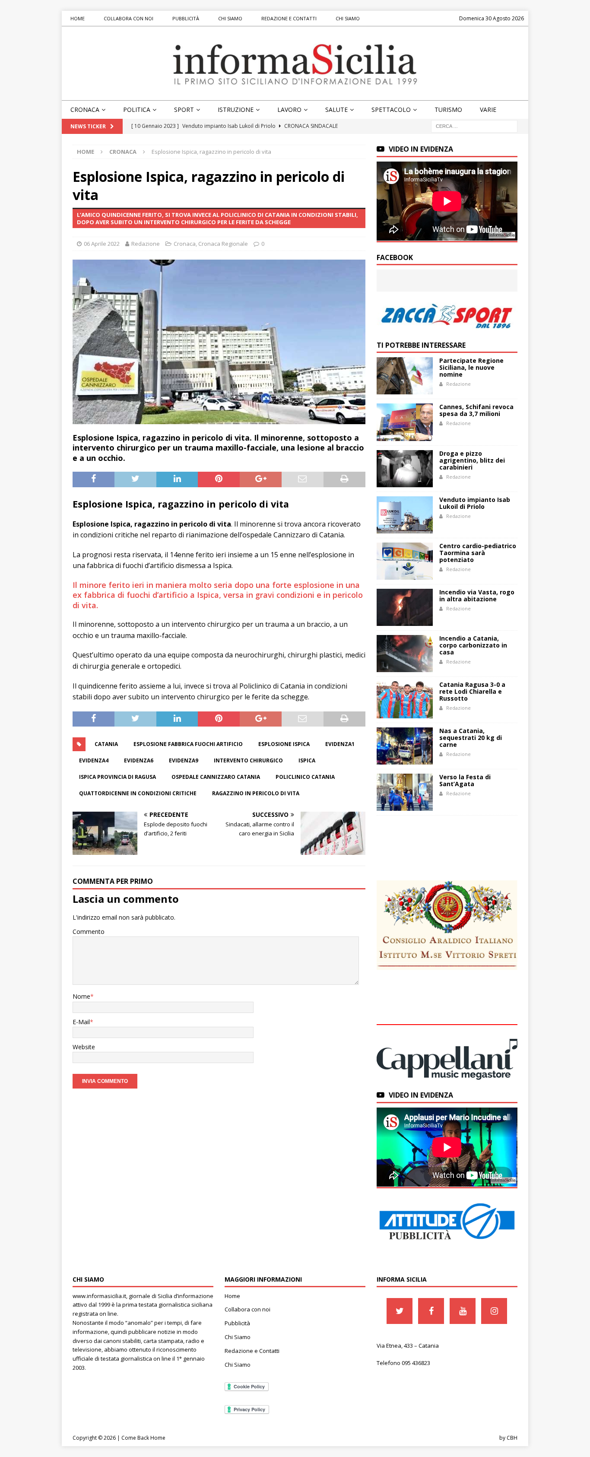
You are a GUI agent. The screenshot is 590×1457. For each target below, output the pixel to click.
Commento (89, 931)
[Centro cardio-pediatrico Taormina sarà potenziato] (405, 561)
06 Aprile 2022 (102, 244)
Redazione (145, 244)
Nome (81, 996)
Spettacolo (391, 109)
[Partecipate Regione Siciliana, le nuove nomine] (405, 375)
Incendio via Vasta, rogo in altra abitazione (476, 595)
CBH (512, 1437)
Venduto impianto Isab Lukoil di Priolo (474, 503)
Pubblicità (185, 18)
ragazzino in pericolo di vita (255, 793)
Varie (488, 109)
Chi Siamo (230, 18)
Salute (336, 109)
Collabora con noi (128, 18)
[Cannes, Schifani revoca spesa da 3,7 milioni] (405, 422)
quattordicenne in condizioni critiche (138, 793)
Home (77, 18)
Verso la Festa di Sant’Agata (465, 780)
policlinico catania (305, 777)
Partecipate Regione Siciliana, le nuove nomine (471, 367)
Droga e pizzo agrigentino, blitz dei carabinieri (472, 460)
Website (84, 1047)
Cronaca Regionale (223, 244)
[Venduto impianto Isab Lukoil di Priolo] (405, 514)
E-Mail (81, 1022)
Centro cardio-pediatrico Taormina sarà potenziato (477, 553)
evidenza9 (183, 760)
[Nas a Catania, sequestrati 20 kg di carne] (405, 746)
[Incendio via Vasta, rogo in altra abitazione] (405, 607)
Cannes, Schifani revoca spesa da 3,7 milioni (476, 410)
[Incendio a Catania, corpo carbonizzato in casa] (405, 653)
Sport (184, 109)
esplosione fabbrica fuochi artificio (188, 744)
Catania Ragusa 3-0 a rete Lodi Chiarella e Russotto (472, 691)
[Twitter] (399, 1311)
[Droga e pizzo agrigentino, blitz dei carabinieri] (405, 468)
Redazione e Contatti (289, 18)
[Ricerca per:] (474, 126)
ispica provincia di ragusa (117, 777)
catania (106, 744)
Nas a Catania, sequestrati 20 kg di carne (470, 738)
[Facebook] (431, 1311)
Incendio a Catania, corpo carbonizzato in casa (473, 645)
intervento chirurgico (248, 760)
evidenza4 (93, 760)
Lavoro (289, 109)
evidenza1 (340, 744)
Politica (136, 109)
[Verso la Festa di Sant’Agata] (405, 792)
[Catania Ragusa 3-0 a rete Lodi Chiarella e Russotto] (405, 699)
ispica (306, 760)
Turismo (448, 109)
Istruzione (236, 109)
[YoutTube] (463, 1311)
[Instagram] (494, 1311)
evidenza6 (138, 760)
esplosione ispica (284, 744)
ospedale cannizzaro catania (215, 777)
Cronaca (84, 109)
